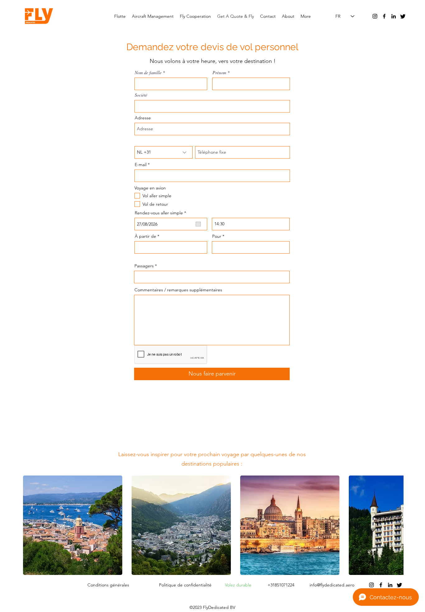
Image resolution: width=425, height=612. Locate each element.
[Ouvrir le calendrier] (198, 224)
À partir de (145, 236)
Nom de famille (148, 72)
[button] (72, 525)
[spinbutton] (250, 224)
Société (141, 95)
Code (140, 141)
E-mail (141, 164)
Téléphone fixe (209, 141)
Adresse (143, 118)
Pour (216, 236)
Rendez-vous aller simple (162, 213)
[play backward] (31, 525)
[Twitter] (403, 16)
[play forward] (396, 525)
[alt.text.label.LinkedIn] (393, 16)
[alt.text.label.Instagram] (375, 16)
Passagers (144, 266)
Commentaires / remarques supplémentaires (178, 290)
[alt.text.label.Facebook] (384, 16)
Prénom (219, 72)
